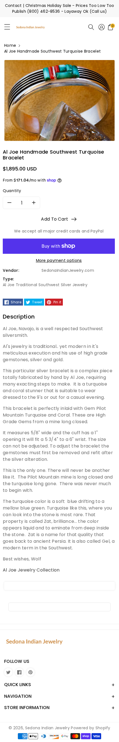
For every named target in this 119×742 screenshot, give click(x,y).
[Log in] (101, 27)
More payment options (59, 260)
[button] (9, 28)
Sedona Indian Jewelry (47, 728)
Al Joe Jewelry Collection (31, 570)
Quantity (12, 190)
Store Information (27, 707)
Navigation (18, 696)
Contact (13, 5)
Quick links (17, 684)
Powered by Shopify (90, 728)
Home (10, 45)
